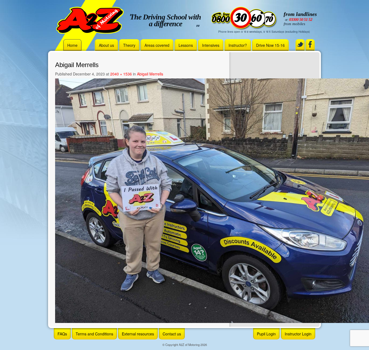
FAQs (62, 333)
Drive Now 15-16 (270, 45)
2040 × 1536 (121, 74)
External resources (138, 333)
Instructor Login (298, 333)
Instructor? (238, 45)
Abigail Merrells (150, 74)
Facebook (310, 44)
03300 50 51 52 (300, 19)
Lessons (186, 45)
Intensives (210, 45)
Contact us (172, 333)
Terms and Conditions (94, 333)
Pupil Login (266, 333)
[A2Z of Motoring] (90, 19)
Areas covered (157, 45)
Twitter (300, 44)
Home (72, 45)
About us (106, 45)
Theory (129, 45)
